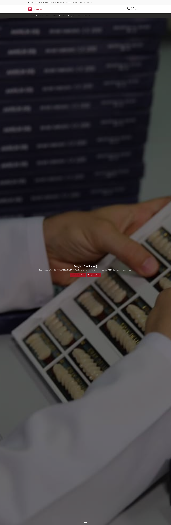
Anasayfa (31, 16)
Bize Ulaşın (88, 16)
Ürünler (62, 16)
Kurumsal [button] (40, 16)
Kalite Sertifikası (52, 16)
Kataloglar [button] (70, 16)
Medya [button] (79, 16)
